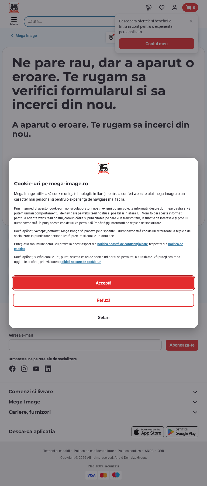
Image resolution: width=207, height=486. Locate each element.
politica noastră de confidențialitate (122, 244)
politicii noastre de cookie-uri (80, 262)
